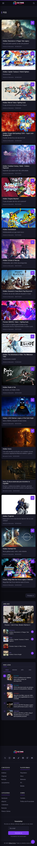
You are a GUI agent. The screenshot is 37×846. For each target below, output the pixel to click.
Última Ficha (12, 843)
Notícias (3, 779)
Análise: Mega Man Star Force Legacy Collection (18, 579)
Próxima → (30, 595)
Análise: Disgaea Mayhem (11, 199)
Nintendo (23, 779)
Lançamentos (5, 782)
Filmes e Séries (5, 811)
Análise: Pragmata (8, 516)
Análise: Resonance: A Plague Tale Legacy (16, 41)
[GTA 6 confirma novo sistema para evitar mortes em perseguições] (10, 677)
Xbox (22, 776)
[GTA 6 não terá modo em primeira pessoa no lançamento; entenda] (10, 687)
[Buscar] (34, 3)
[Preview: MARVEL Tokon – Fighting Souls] (18, 310)
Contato (22, 798)
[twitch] (27, 758)
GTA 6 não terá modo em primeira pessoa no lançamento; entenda (23, 688)
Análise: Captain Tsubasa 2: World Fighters (16, 72)
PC (21, 782)
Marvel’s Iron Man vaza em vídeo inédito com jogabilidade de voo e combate (23, 697)
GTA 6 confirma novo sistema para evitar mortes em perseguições (22, 679)
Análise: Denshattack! (9, 229)
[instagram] (9, 758)
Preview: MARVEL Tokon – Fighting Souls (15, 322)
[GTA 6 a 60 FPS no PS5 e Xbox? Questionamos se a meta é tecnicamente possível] (10, 713)
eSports (3, 801)
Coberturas (4, 804)
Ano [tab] (30, 670)
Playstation (23, 773)
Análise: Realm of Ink (9, 387)
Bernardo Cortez (7, 456)
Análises (3, 773)
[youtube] (14, 758)
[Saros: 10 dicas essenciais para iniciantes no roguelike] (18, 470)
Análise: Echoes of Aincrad (11, 260)
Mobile (22, 786)
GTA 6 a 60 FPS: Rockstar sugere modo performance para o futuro (23, 705)
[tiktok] (18, 758)
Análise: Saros (7, 449)
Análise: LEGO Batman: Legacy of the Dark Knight (18, 418)
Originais (4, 776)
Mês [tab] (22, 670)
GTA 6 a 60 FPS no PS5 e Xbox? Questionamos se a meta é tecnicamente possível (23, 714)
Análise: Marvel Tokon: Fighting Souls (14, 102)
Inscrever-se (18, 833)
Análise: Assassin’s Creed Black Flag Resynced (17, 291)
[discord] (32, 758)
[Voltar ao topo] (33, 842)
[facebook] (23, 758)
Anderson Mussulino (8, 46)
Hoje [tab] (7, 670)
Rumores (4, 808)
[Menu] (3, 3)
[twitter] (5, 758)
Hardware (4, 798)
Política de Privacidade (27, 801)
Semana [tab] (14, 670)
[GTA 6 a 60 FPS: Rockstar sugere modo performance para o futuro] (10, 705)
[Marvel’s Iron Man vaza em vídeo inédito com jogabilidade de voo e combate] (10, 695)
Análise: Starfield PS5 (9, 549)
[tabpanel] (18, 695)
